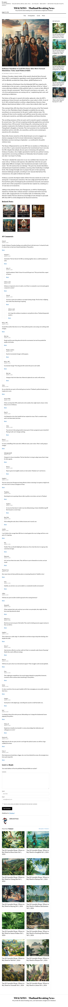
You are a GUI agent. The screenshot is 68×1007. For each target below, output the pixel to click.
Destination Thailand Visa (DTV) (56, 3)
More (43, 15)
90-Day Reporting (6, 3)
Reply (3, 250)
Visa (25, 15)
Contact (4, 5)
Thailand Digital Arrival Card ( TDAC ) (21, 3)
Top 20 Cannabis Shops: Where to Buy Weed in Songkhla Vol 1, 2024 (38, 851)
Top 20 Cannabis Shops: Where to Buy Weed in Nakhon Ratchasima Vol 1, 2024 (38, 906)
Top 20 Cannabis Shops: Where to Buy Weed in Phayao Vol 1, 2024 (38, 959)
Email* (3, 796)
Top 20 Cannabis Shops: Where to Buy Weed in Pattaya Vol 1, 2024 (38, 878)
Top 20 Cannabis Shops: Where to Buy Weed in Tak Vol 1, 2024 (13, 959)
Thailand (11, 813)
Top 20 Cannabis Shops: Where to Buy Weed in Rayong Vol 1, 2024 (13, 905)
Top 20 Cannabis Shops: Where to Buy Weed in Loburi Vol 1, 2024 (38, 984)
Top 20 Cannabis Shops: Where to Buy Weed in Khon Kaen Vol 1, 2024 (13, 852)
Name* (3, 791)
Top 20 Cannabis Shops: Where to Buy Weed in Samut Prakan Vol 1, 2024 (13, 933)
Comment (4, 771)
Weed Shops (43, 3)
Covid (38, 15)
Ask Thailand (35, 3)
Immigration (31, 15)
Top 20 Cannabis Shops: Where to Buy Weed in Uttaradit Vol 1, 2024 (13, 984)
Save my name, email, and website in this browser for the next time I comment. (20, 804)
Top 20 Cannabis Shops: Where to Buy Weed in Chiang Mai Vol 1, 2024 (13, 879)
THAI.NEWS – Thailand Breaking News (34, 8)
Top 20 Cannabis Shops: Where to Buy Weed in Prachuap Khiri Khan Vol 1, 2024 (38, 933)
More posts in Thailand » (44, 828)
